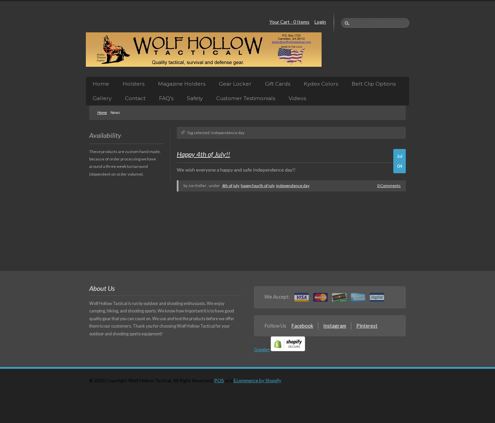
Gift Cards (277, 84)
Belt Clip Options (374, 84)
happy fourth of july (258, 185)
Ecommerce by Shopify (257, 380)
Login (320, 22)
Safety (195, 98)
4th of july (230, 185)
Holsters (133, 84)
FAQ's (166, 98)
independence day (292, 185)
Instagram (334, 326)
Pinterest (366, 326)
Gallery (102, 98)
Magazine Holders (181, 84)
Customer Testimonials (245, 98)
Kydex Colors (321, 84)
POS (219, 380)
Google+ (262, 349)
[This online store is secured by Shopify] (288, 349)
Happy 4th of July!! (203, 154)
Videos (297, 98)
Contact (135, 98)
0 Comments (389, 185)
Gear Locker (235, 84)
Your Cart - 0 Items (289, 22)
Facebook (302, 326)
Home (101, 84)
